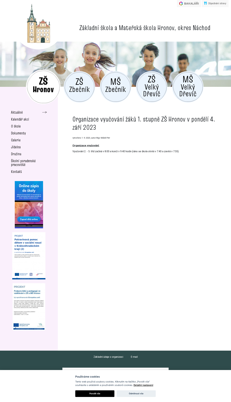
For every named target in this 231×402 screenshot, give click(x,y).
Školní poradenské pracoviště (23, 162)
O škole (16, 126)
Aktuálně (17, 112)
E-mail (134, 356)
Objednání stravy (216, 3)
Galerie (16, 140)
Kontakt (16, 171)
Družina (16, 153)
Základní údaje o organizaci (108, 356)
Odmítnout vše (136, 393)
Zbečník (79, 84)
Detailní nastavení (143, 385)
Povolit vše (94, 393)
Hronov (43, 84)
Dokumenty (18, 133)
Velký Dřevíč (151, 86)
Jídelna (16, 147)
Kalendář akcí (20, 119)
